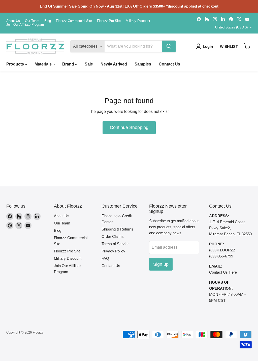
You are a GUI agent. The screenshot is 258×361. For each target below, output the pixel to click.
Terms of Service (116, 244)
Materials (44, 64)
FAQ (105, 258)
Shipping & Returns (117, 229)
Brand (68, 64)
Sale (89, 64)
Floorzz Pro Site (109, 21)
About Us (13, 21)
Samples (143, 64)
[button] (247, 46)
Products (15, 64)
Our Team (32, 21)
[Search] (169, 46)
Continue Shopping (129, 127)
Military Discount (138, 21)
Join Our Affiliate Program (25, 24)
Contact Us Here (223, 272)
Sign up (161, 264)
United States (231, 27)
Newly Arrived (114, 64)
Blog (47, 21)
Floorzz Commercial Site (74, 21)
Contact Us (169, 64)
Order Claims (113, 236)
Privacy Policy (113, 251)
